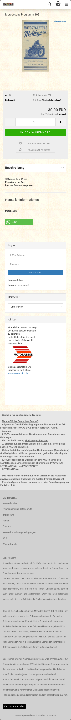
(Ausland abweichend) (51, 100)
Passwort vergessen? (18, 285)
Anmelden (35, 272)
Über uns (7, 526)
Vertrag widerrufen (14, 706)
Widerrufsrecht (10, 544)
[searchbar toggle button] (49, 4)
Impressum (8, 514)
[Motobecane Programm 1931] (35, 45)
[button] (10, 122)
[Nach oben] (61, 715)
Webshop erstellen (24, 715)
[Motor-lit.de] (7, 4)
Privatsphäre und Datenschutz (17, 509)
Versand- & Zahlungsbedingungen (19, 532)
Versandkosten (10, 503)
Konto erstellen (15, 280)
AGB (5, 538)
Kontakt (6, 520)
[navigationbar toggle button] (66, 4)
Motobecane (60, 21)
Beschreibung (14, 167)
